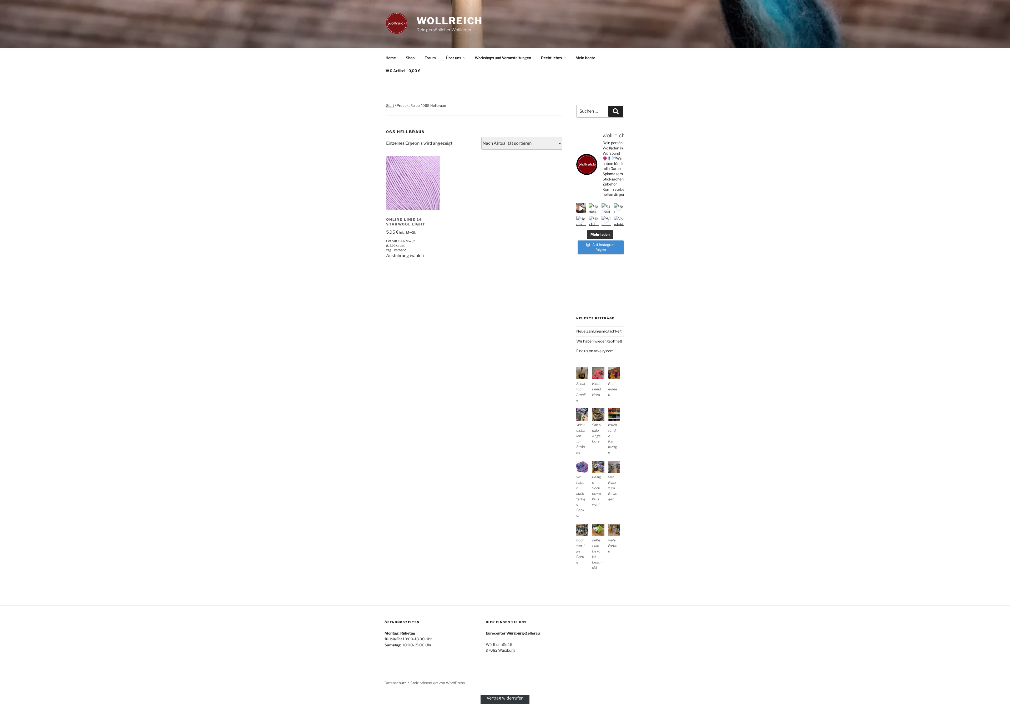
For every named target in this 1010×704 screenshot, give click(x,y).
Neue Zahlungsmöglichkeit (599, 331)
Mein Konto (585, 58)
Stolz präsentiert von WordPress (437, 683)
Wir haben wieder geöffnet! (599, 341)
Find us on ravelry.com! (595, 351)
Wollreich (449, 21)
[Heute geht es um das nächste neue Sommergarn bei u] (581, 221)
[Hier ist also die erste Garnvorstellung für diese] (594, 221)
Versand (400, 250)
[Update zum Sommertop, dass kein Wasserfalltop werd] (594, 208)
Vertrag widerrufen (505, 698)
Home (391, 58)
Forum (430, 58)
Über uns (453, 58)
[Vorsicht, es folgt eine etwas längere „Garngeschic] (619, 221)
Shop (410, 58)
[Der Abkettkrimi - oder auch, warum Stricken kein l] (619, 208)
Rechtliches (551, 58)
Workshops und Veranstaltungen (503, 58)
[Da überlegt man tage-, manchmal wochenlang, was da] (607, 208)
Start (390, 105)
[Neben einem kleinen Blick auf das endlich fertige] (581, 208)
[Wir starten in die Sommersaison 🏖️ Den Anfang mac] (607, 221)
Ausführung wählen (405, 255)
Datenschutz (395, 683)
